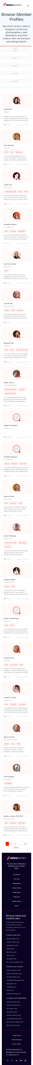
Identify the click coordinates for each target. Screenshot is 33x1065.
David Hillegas (9, 777)
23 (25, 844)
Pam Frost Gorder (10, 264)
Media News (17, 892)
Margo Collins (9, 382)
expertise (15, 50)
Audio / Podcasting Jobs (14, 973)
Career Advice (16, 888)
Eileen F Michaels (10, 536)
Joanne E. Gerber (10, 697)
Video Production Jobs (14, 970)
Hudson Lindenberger (11, 618)
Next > (16, 847)
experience (15, 81)
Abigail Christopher (10, 425)
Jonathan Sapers (10, 580)
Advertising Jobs (12, 1012)
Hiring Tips (16, 897)
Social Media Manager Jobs (15, 980)
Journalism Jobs (11, 959)
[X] (12, 1060)
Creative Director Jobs (13, 1005)
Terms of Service (16, 1039)
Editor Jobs (10, 990)
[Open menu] (28, 6)
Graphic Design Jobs (13, 942)
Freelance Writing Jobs (14, 993)
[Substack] (25, 1060)
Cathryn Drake (9, 496)
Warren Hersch (9, 737)
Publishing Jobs (11, 987)
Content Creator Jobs (13, 1002)
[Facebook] (7, 1060)
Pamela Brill (8, 109)
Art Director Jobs (12, 1008)
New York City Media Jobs (15, 1022)
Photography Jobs (12, 945)
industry (15, 65)
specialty (15, 58)
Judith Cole (8, 185)
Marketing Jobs (11, 952)
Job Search (16, 874)
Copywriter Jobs (12, 983)
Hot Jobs (16, 879)
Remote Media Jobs (13, 938)
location (15, 73)
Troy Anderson (9, 145)
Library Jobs (10, 955)
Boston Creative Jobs (13, 1025)
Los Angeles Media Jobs (14, 1018)
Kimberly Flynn (9, 658)
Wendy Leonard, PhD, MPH (13, 816)
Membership (17, 883)
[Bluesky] (20, 1060)
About (17, 906)
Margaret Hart (9, 343)
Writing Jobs (10, 948)
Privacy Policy (16, 1044)
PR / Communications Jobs (15, 962)
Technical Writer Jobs (13, 977)
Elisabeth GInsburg (10, 457)
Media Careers (16, 901)
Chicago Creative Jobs (14, 1015)
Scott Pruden (8, 303)
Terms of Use (17, 1035)
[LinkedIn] (16, 1060)
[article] (16, 111)
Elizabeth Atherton (10, 224)
